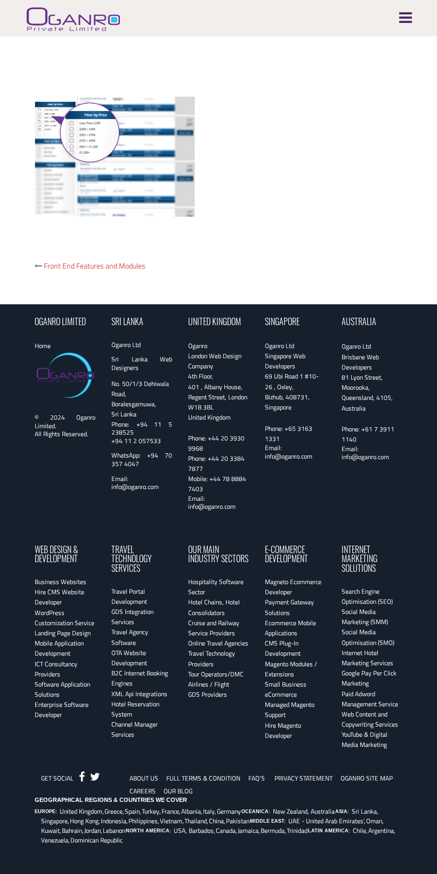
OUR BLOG (178, 791)
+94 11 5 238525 (141, 428)
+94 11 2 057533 (136, 441)
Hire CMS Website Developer (59, 597)
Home (43, 346)
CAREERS (143, 791)
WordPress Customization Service (64, 618)
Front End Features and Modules (94, 265)
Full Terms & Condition (203, 778)
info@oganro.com (135, 487)
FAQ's (256, 778)
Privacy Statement (303, 778)
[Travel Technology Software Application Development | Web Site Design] (73, 17)
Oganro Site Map (367, 778)
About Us (144, 778)
